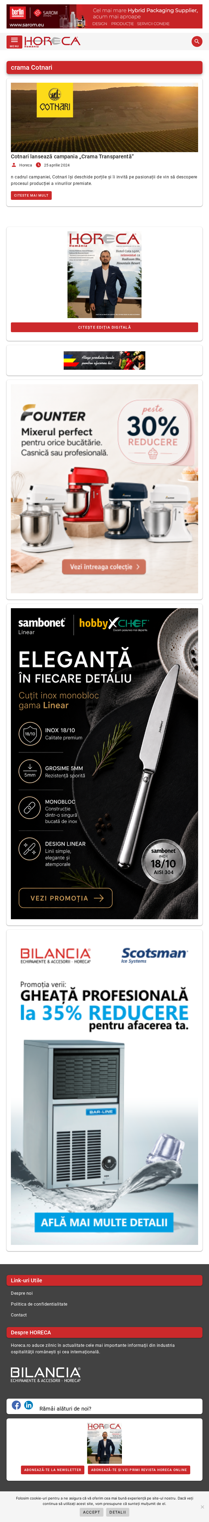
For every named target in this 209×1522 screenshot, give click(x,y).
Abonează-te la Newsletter (52, 1470)
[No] (202, 1507)
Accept (91, 1512)
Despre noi (22, 1293)
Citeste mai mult (31, 195)
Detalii (117, 1512)
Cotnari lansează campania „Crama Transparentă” (72, 156)
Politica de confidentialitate (39, 1304)
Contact (19, 1315)
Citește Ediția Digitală (104, 327)
